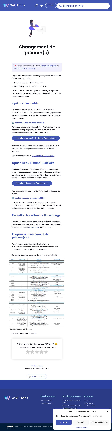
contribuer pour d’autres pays (25, 68)
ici (35, 333)
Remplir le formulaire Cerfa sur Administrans (35, 138)
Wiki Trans (17, 5)
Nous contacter (38, 376)
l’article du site (33, 227)
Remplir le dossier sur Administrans (32, 183)
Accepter (63, 422)
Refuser (80, 422)
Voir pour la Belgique (48, 66)
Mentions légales (82, 427)
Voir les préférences (99, 422)
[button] (108, 411)
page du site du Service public (43, 156)
